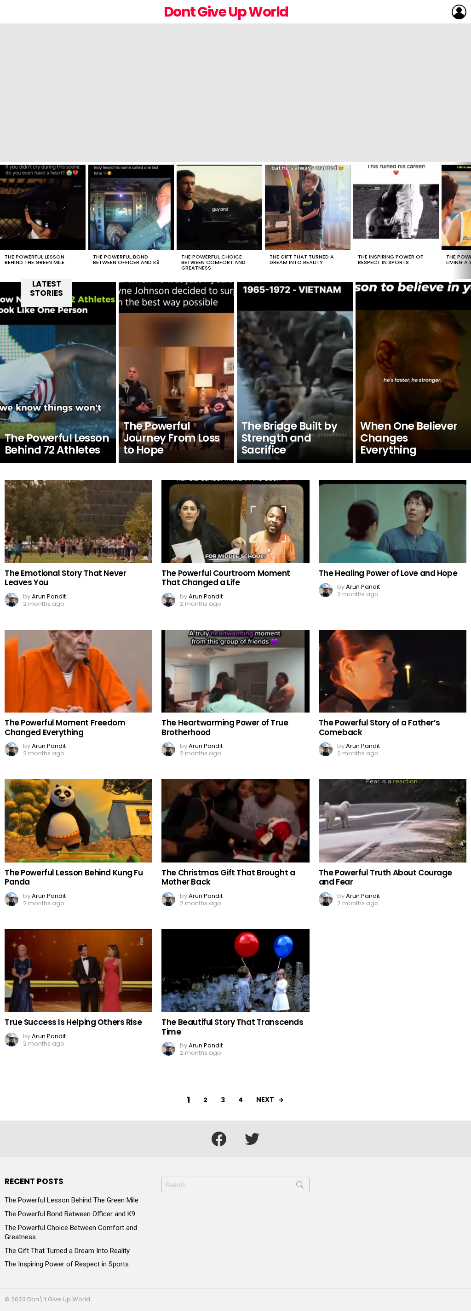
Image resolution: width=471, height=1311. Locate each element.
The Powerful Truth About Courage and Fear (385, 877)
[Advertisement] (235, 93)
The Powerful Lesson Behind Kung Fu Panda (74, 877)
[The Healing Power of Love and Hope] (392, 521)
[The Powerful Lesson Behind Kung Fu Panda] (78, 820)
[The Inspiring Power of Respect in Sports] (396, 207)
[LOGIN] (459, 11)
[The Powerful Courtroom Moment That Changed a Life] (235, 521)
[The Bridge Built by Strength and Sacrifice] (295, 372)
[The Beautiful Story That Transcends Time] (235, 970)
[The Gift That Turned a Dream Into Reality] (307, 207)
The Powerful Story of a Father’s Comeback (379, 727)
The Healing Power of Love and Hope (388, 573)
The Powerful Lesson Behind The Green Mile (34, 259)
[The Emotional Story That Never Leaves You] (78, 521)
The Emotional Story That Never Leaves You (65, 578)
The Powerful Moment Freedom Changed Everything (65, 727)
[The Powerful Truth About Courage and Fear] (392, 820)
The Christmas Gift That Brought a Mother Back (228, 877)
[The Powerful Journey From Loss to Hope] (177, 372)
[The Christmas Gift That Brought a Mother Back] (235, 820)
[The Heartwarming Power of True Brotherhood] (235, 671)
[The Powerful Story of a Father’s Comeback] (392, 671)
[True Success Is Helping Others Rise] (78, 970)
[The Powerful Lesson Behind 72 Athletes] (58, 372)
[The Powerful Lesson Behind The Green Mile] (43, 207)
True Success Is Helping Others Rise (73, 1022)
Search (300, 1187)
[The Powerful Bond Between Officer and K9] (131, 207)
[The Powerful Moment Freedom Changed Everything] (78, 671)
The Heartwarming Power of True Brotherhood (224, 727)
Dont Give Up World (226, 12)
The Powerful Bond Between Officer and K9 (126, 259)
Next (466, 220)
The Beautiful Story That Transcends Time (232, 1027)
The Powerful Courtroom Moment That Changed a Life (225, 578)
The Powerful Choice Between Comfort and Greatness (213, 262)
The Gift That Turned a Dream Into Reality (302, 259)
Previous (4, 220)
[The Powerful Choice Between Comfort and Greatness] (219, 207)
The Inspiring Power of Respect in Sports (390, 259)
